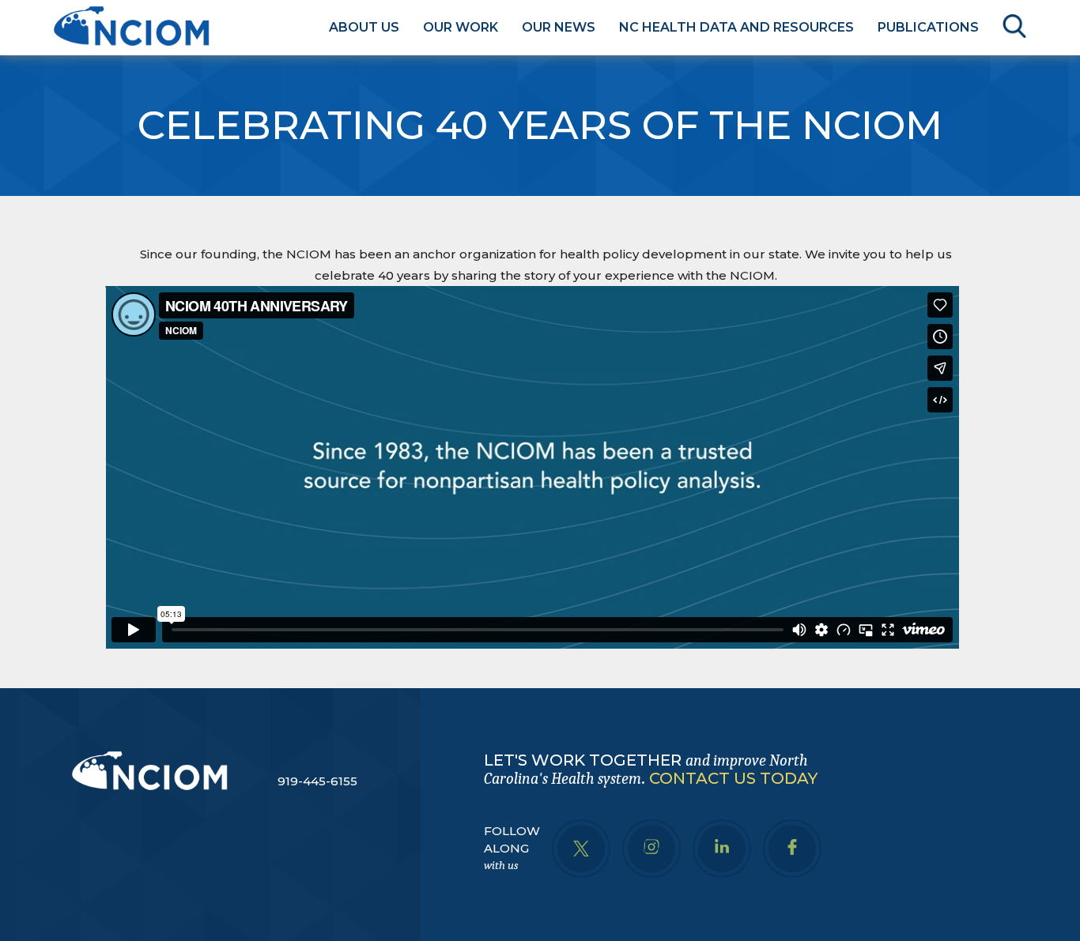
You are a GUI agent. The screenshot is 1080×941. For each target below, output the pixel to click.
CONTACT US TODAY (733, 778)
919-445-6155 (317, 781)
